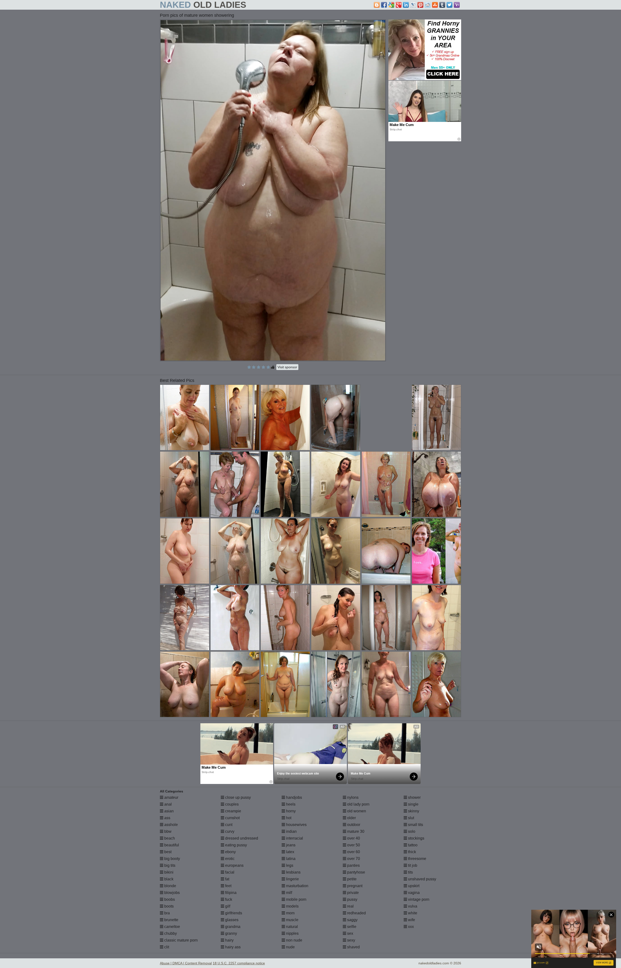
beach (169, 838)
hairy (229, 940)
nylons (352, 797)
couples (231, 804)
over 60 (353, 852)
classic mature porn (180, 940)
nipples (292, 933)
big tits (169, 865)
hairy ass (232, 947)
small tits (415, 825)
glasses (231, 920)
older (351, 818)
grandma (232, 927)
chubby (170, 933)
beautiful (171, 845)
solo (411, 831)
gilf (227, 906)
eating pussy (235, 845)
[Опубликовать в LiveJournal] (413, 5)
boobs (169, 899)
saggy (352, 920)
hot (288, 818)
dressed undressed (241, 838)
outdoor (353, 825)
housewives (296, 825)
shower (414, 797)
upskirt (413, 886)
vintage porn (418, 899)
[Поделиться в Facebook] (384, 5)
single (412, 804)
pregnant (354, 886)
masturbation (296, 886)
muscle (291, 920)
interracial (294, 838)
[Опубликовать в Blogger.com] (377, 5)
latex (289, 852)
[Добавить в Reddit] (428, 5)
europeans (234, 865)
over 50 (353, 845)
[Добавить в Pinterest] (420, 5)
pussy (351, 899)
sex (349, 933)
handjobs (293, 797)
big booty (171, 859)
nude (290, 947)
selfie (351, 927)
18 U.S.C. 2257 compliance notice (239, 963)
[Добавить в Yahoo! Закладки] (457, 5)
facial (229, 872)
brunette (170, 920)
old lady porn (357, 804)
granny (230, 933)
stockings (415, 838)
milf (288, 893)
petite (351, 879)
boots (168, 906)
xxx (410, 927)
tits (410, 872)
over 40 (353, 838)
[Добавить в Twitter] (449, 5)
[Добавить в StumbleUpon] (435, 5)
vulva (412, 906)
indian (291, 831)
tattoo (412, 845)
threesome (416, 859)
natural (291, 927)
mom (289, 913)
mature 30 (355, 831)
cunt (228, 825)
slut (410, 818)
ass (166, 818)
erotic (229, 859)
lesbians (293, 872)
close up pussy (237, 797)
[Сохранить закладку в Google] (391, 5)
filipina (230, 893)
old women (356, 811)
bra (166, 913)
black (168, 879)
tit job (412, 865)
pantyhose (355, 872)
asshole (170, 825)
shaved (353, 947)
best (167, 852)
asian (168, 811)
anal (167, 804)
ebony (230, 852)
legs (289, 865)
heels (290, 804)
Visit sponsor (287, 367)
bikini (168, 872)
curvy (229, 831)
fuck (228, 899)
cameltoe (171, 927)
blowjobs (171, 893)
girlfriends (233, 913)
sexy (350, 940)
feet (227, 886)
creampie (232, 811)
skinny (413, 811)
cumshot (232, 818)
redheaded (356, 913)
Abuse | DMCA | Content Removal (186, 963)
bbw (167, 831)
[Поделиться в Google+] (398, 5)
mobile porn (295, 899)
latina (290, 859)
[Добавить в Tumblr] (442, 5)
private (352, 893)
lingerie (292, 879)
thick (411, 852)
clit (166, 947)
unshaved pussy (421, 879)
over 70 (353, 859)
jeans (290, 845)
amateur (170, 797)
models (292, 906)
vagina (413, 893)
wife (411, 920)
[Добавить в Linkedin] (406, 5)
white (412, 913)
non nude (293, 940)
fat (226, 879)
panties (353, 865)
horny (290, 811)
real (350, 906)
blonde (169, 886)
